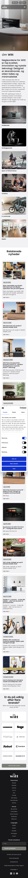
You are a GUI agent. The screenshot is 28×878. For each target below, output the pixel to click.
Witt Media (14, 798)
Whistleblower (14, 862)
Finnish (14, 836)
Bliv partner (14, 809)
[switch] (24, 443)
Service (14, 802)
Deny (14, 468)
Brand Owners (14, 814)
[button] (24, 7)
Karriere (14, 788)
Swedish (14, 831)
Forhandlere (14, 811)
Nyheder (14, 785)
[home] (4, 7)
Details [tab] (14, 412)
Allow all (14, 458)
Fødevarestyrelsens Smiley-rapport (14, 865)
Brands (14, 783)
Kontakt (14, 795)
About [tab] (23, 412)
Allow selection (14, 463)
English (14, 825)
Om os (14, 790)
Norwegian (14, 833)
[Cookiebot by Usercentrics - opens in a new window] (20, 408)
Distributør (14, 816)
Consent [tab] (5, 412)
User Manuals (14, 800)
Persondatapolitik (14, 858)
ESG (14, 793)
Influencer (14, 819)
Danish (14, 828)
